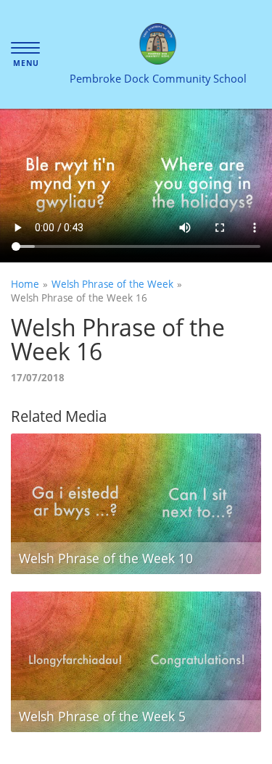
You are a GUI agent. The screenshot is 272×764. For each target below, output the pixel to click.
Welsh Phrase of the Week (112, 284)
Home (25, 284)
